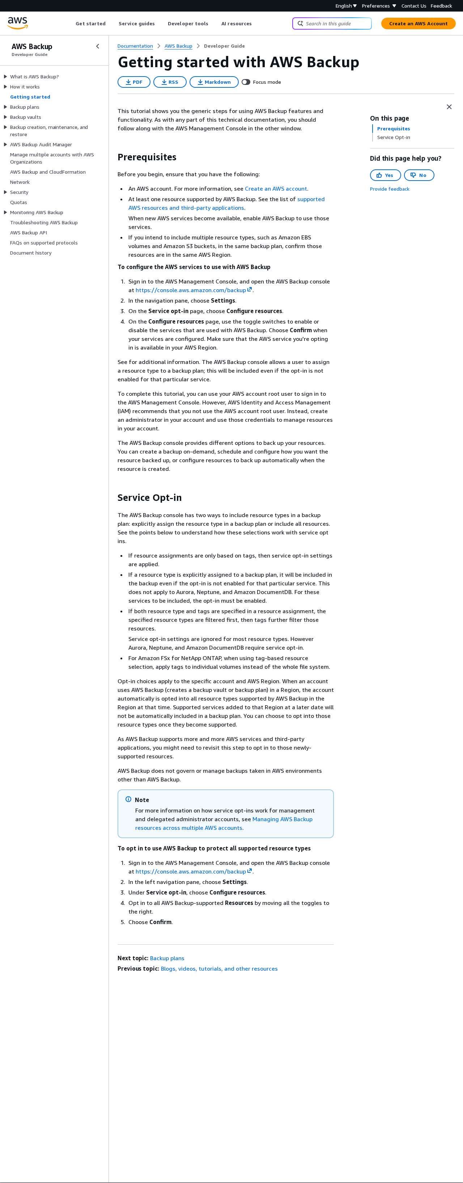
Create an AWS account (276, 188)
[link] (224, 45)
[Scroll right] (257, 23)
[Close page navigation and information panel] (449, 107)
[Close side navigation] (98, 46)
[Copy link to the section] (111, 157)
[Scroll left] (70, 23)
